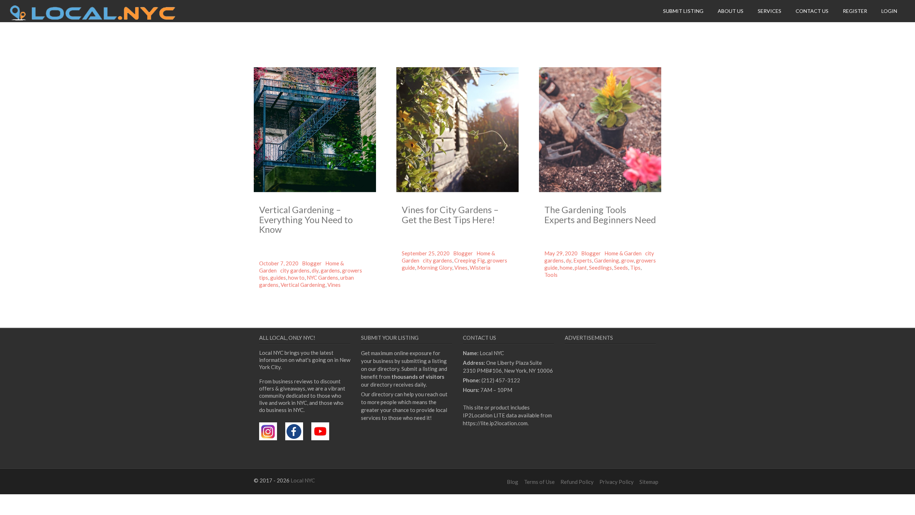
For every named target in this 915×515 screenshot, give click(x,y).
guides (278, 277)
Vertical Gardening (303, 284)
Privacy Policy (616, 482)
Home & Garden (623, 253)
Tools (551, 274)
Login (889, 11)
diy (315, 270)
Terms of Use (539, 482)
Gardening (606, 260)
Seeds (621, 267)
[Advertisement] (625, 415)
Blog (512, 482)
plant (581, 267)
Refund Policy (577, 482)
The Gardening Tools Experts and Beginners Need (600, 214)
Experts (582, 260)
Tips (635, 267)
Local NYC (303, 480)
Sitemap (648, 482)
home (566, 267)
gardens (330, 270)
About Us (730, 11)
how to (296, 277)
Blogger (312, 263)
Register (855, 11)
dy (568, 260)
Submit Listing (683, 11)
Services (769, 11)
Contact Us (812, 11)
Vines (334, 284)
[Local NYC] (92, 18)
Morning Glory (434, 267)
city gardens (295, 270)
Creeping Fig (469, 260)
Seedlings (600, 267)
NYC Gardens (322, 277)
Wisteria (480, 267)
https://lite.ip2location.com (495, 423)
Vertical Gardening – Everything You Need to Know (306, 219)
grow (627, 260)
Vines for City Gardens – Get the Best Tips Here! (450, 214)
